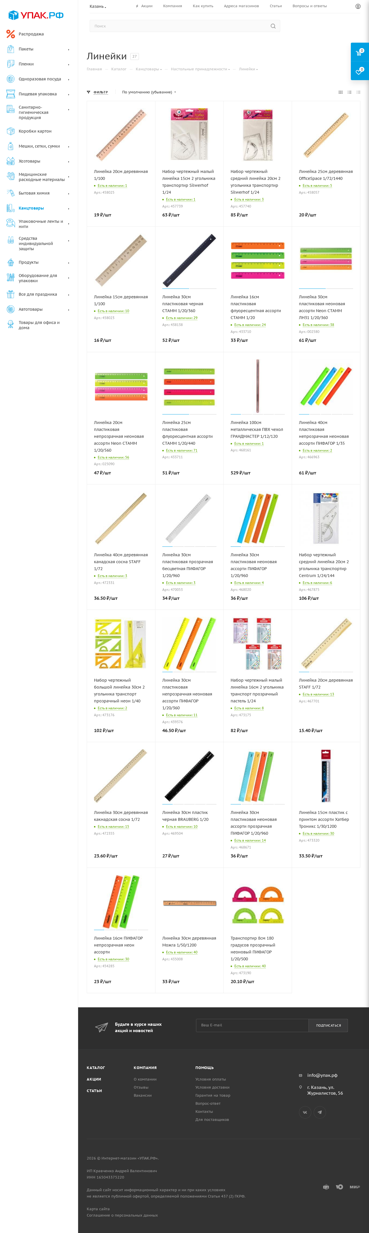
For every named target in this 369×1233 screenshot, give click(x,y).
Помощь (204, 1067)
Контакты (204, 1111)
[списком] (349, 92)
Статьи (94, 1090)
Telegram (320, 1112)
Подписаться (328, 1025)
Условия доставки (212, 1087)
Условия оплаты (210, 1079)
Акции (94, 1079)
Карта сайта (98, 1208)
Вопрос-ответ (208, 1103)
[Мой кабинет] (358, 6)
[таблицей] (358, 92)
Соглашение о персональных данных (122, 1215)
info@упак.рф (322, 1075)
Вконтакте (305, 1112)
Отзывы (141, 1087)
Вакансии (143, 1095)
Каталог (96, 1067)
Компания (145, 1067)
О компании (145, 1079)
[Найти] (273, 26)
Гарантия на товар (212, 1095)
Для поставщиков (212, 1119)
